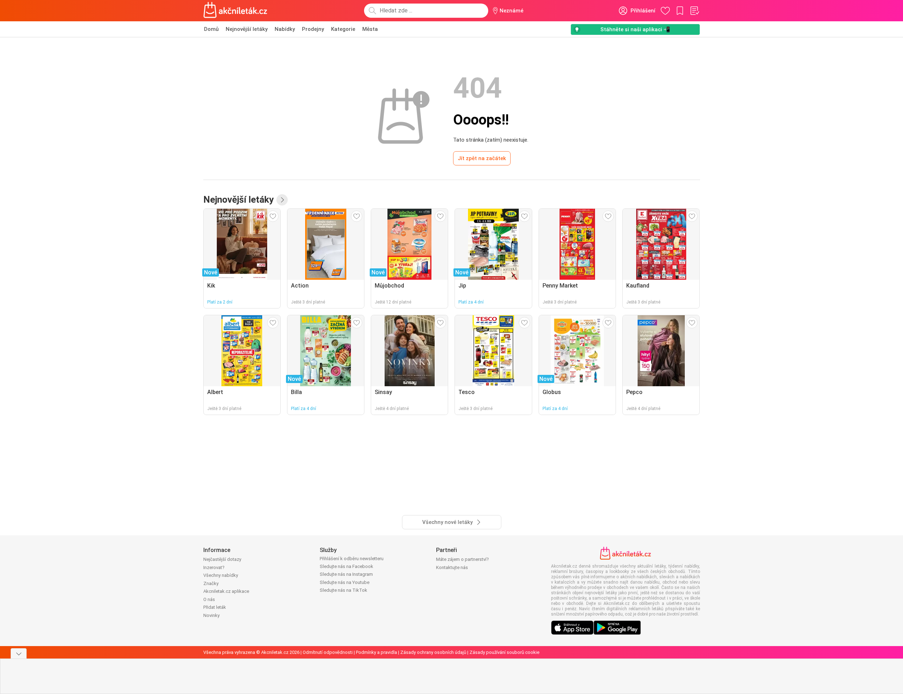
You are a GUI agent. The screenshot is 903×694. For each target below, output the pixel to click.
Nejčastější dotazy (222, 559)
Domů (211, 29)
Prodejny (313, 29)
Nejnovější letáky (247, 29)
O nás (209, 599)
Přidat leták (214, 607)
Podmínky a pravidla (376, 652)
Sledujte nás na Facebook (346, 566)
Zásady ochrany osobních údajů (433, 652)
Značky (211, 583)
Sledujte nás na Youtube (344, 582)
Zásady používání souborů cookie (504, 652)
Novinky (211, 615)
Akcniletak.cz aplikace (226, 591)
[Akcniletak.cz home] (235, 11)
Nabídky (285, 29)
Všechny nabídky (220, 575)
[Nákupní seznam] (694, 10)
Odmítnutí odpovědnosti (328, 652)
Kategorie (343, 29)
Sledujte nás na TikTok (343, 590)
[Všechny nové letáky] (282, 200)
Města (370, 29)
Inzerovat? (214, 567)
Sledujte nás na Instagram (346, 574)
